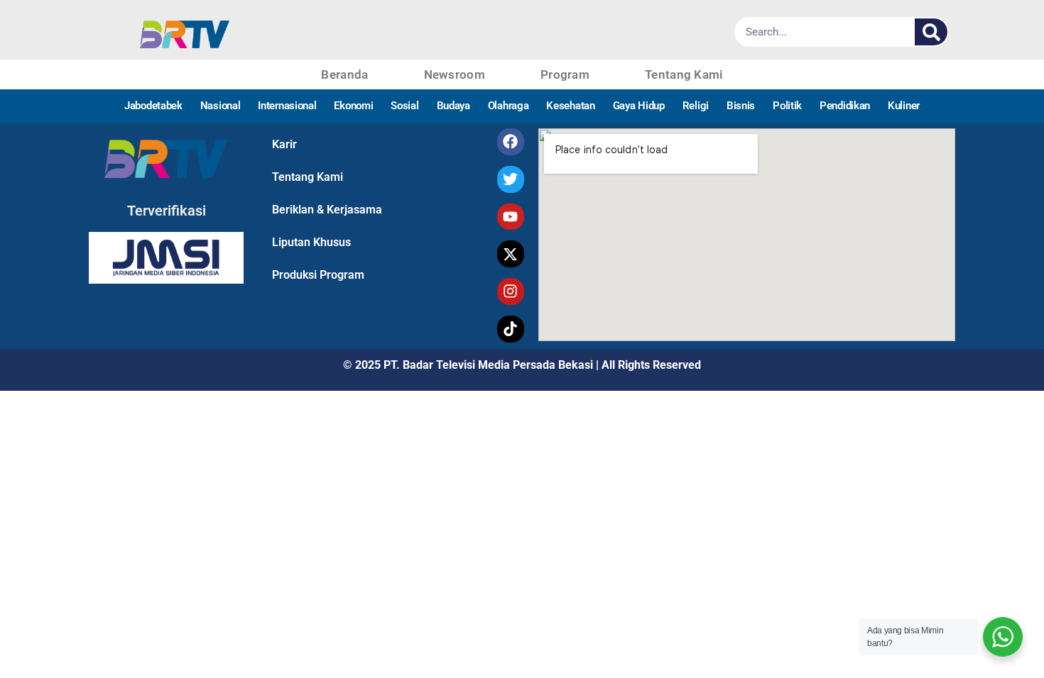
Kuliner (904, 105)
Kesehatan (570, 105)
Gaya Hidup (639, 105)
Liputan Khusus (311, 242)
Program (564, 74)
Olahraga (508, 105)
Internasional (287, 105)
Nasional (220, 105)
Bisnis (741, 105)
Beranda (344, 74)
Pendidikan (845, 105)
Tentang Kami (684, 74)
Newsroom (454, 74)
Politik (787, 105)
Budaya (453, 105)
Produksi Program (318, 275)
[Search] (931, 31)
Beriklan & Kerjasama (327, 209)
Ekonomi (353, 105)
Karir (284, 144)
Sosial (404, 105)
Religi (696, 105)
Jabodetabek (153, 105)
